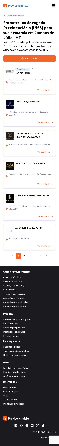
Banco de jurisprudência (14, 327)
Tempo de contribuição (14, 294)
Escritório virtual (11, 336)
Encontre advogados (13, 347)
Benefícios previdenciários (15, 368)
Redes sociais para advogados (17, 319)
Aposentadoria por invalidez (16, 302)
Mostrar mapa (31, 58)
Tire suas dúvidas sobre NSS (16, 351)
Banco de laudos (10, 323)
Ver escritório (43, 90)
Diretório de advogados (14, 332)
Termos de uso (10, 399)
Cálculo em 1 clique (12, 277)
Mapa (5, 395)
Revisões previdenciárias (14, 372)
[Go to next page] (46, 256)
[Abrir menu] (53, 5)
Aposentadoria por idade (14, 306)
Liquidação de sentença (14, 285)
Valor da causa (9, 290)
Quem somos (9, 387)
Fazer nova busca (15, 15)
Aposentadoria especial (14, 298)
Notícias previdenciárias (14, 355)
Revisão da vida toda (12, 281)
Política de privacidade (13, 404)
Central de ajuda (10, 391)
